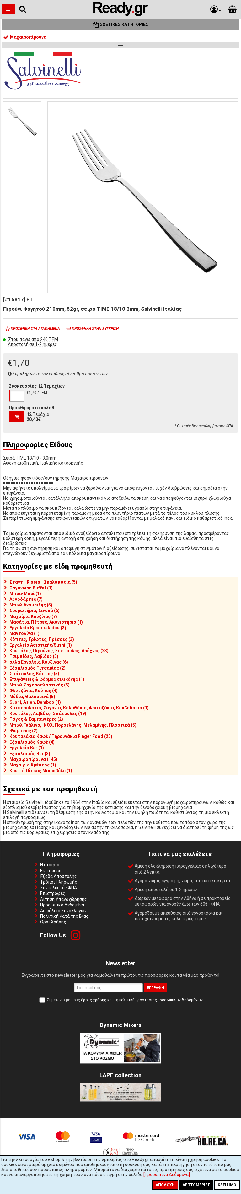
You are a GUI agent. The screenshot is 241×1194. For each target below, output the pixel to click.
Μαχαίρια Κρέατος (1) (32, 764)
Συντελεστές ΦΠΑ (58, 887)
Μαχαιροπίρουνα (27, 37)
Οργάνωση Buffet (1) (31, 587)
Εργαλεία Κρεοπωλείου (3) (37, 627)
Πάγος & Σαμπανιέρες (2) (36, 719)
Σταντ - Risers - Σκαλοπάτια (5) (43, 581)
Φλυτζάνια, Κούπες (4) (33, 690)
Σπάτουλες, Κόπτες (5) (34, 673)
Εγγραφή (155, 988)
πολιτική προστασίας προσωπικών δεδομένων (161, 1000)
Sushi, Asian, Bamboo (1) (35, 702)
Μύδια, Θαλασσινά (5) (32, 696)
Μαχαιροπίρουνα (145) (33, 759)
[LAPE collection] (120, 1099)
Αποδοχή (165, 1185)
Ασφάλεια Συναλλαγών (63, 910)
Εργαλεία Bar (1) (26, 747)
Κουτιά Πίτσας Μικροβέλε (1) (40, 770)
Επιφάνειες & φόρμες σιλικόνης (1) (46, 679)
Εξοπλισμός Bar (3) (29, 753)
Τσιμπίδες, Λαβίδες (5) (33, 656)
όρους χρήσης (93, 1000)
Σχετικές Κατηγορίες (123, 24)
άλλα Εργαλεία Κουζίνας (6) (38, 661)
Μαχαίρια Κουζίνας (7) (33, 616)
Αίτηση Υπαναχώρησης (63, 899)
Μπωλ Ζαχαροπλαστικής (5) (39, 684)
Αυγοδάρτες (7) (26, 599)
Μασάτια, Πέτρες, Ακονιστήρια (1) (46, 622)
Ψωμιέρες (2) (23, 730)
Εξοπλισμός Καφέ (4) (32, 742)
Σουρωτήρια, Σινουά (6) (34, 610)
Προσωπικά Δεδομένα (62, 904)
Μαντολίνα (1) (24, 633)
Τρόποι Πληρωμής (58, 882)
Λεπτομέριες (196, 1185)
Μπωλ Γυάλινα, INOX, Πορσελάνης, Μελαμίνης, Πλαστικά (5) (73, 725)
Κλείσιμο (227, 1185)
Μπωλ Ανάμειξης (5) (30, 604)
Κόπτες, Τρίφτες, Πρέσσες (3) (41, 639)
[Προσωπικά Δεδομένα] (166, 1174)
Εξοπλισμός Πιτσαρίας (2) (37, 667)
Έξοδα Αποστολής (58, 876)
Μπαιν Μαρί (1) (25, 593)
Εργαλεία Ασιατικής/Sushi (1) (40, 645)
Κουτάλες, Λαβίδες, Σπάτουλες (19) (47, 713)
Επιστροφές (52, 893)
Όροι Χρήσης (53, 921)
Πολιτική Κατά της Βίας (64, 916)
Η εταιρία (49, 864)
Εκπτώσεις (51, 870)
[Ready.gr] (120, 14)
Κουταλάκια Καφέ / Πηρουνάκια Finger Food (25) (60, 736)
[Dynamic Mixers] (120, 1061)
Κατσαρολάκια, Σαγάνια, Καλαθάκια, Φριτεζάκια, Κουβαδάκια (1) (79, 707)
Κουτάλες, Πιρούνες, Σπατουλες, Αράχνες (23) (59, 650)
